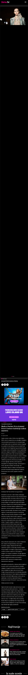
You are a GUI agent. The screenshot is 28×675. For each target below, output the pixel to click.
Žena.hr (2, 433)
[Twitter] (7, 385)
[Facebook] (5, 385)
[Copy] (2, 385)
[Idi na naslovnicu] (5, 2)
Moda (4, 422)
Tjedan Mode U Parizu (13, 609)
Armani (22, 609)
